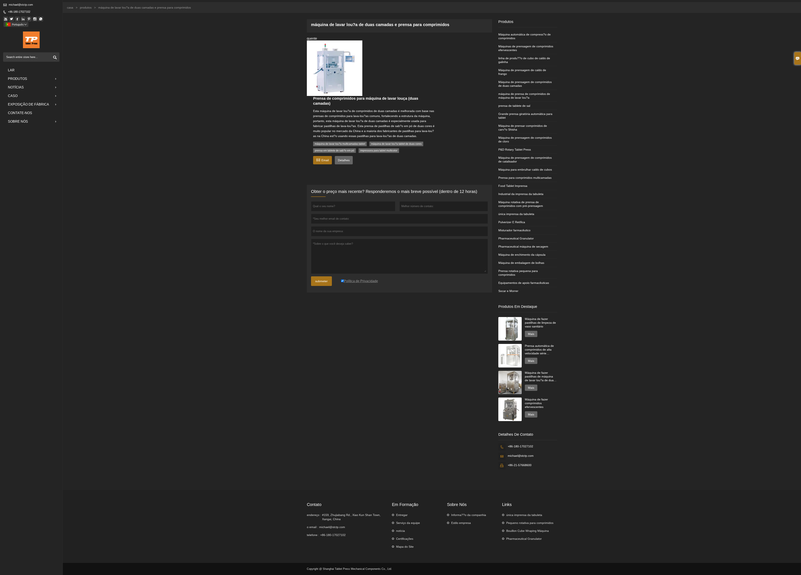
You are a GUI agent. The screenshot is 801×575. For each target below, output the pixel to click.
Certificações (404, 538)
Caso (13, 96)
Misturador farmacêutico (514, 230)
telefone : (313, 535)
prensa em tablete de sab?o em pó (334, 150)
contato (314, 504)
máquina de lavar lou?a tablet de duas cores (396, 143)
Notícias (16, 87)
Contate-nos (20, 113)
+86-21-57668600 (519, 465)
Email (322, 159)
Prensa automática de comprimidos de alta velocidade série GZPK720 (539, 349)
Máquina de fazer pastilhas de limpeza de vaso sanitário (540, 322)
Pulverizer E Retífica (511, 222)
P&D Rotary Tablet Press (514, 149)
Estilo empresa (461, 523)
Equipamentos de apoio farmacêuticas (523, 282)
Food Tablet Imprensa (512, 185)
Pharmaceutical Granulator (516, 238)
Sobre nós (18, 121)
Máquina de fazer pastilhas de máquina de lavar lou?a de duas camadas (540, 376)
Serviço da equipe (408, 523)
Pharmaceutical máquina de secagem (523, 246)
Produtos (17, 79)
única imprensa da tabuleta (516, 214)
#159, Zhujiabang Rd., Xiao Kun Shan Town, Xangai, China (351, 517)
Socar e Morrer (508, 291)
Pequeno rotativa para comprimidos (529, 523)
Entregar (402, 515)
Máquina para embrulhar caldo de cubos (525, 169)
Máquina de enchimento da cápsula (521, 254)
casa (70, 7)
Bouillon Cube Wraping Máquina (527, 530)
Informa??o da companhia (468, 515)
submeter (321, 281)
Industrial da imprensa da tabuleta (520, 194)
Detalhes (344, 160)
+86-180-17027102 (19, 11)
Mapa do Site (405, 546)
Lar (11, 70)
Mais (531, 334)
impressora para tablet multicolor (378, 150)
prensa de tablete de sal (514, 105)
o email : (312, 527)
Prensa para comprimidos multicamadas (525, 177)
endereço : (314, 515)
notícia (400, 530)
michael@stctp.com (21, 4)
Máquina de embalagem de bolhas (521, 262)
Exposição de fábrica (28, 104)
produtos (86, 7)
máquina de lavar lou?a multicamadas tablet (340, 143)
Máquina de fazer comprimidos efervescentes (536, 403)
